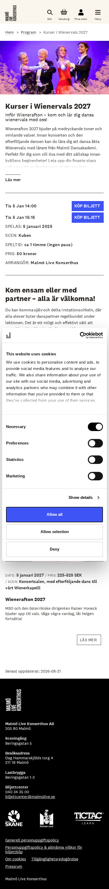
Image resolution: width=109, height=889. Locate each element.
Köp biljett (89, 207)
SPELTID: (14, 244)
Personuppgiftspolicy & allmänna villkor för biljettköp (43, 849)
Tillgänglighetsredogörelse (54, 859)
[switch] (95, 443)
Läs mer (13, 179)
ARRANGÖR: (18, 262)
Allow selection (54, 531)
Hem (9, 32)
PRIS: (11, 253)
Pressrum (13, 866)
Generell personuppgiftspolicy (32, 840)
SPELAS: (14, 226)
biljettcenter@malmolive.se (30, 796)
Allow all (54, 514)
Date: (10, 575)
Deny (54, 549)
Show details (81, 497)
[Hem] (11, 13)
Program (28, 32)
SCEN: (11, 235)
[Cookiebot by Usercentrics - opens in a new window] (80, 335)
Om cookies (15, 859)
